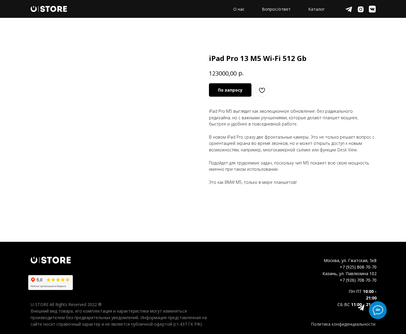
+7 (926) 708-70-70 (358, 280)
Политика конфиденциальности (343, 324)
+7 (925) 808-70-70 (358, 267)
